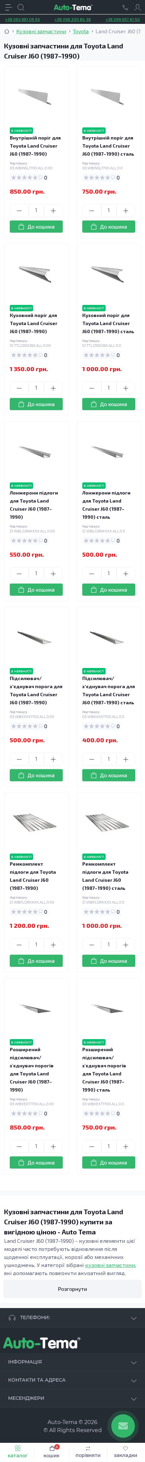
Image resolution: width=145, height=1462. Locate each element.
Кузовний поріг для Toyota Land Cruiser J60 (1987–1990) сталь (108, 323)
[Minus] (19, 210)
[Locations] (125, 7)
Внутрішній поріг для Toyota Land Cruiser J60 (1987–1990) (35, 146)
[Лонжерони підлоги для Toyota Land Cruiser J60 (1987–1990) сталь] (107, 452)
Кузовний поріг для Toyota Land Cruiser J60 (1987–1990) (33, 323)
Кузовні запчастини (41, 31)
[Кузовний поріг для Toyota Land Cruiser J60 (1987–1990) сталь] (107, 274)
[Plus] (53, 210)
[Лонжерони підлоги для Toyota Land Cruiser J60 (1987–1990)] (35, 452)
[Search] (21, 7)
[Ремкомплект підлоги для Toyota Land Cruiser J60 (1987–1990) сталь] (107, 823)
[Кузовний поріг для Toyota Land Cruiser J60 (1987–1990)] (35, 274)
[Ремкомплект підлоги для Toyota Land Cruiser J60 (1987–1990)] (35, 823)
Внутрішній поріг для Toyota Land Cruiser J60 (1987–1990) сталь (108, 146)
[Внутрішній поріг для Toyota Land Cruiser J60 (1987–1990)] (35, 97)
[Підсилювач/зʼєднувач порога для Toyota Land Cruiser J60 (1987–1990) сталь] (107, 638)
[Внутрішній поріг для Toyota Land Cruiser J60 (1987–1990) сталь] (107, 97)
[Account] (137, 7)
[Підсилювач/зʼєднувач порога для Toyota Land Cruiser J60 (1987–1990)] (35, 638)
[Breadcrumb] (6, 31)
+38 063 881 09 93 (22, 19)
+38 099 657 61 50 (123, 19)
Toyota (81, 31)
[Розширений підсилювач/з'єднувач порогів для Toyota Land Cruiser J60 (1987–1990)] (35, 1009)
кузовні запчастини (110, 1265)
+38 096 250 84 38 (73, 19)
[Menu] (8, 7)
